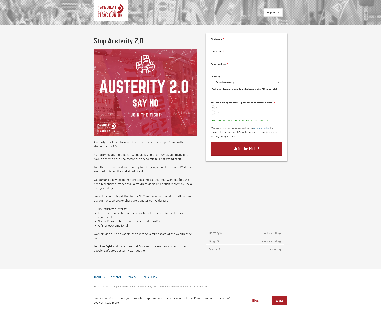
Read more (112, 303)
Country (215, 76)
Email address (219, 64)
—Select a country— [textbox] (225, 82)
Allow (279, 301)
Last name (217, 51)
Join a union (149, 277)
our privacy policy (261, 128)
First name (217, 39)
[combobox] (246, 82)
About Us (99, 277)
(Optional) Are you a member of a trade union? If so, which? (244, 89)
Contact (116, 277)
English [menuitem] (271, 12)
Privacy (131, 277)
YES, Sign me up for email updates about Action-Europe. (243, 102)
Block (255, 301)
